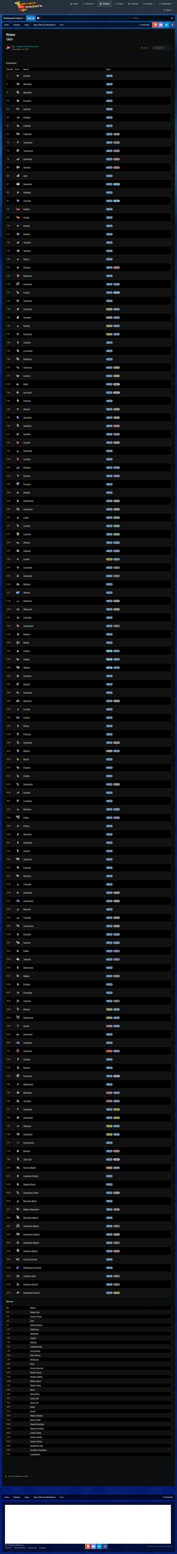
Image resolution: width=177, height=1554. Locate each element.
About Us (89, 4)
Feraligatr (27, 359)
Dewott (26, 851)
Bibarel (26, 751)
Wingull (26, 542)
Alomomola (28, 967)
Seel (25, 175)
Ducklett (27, 934)
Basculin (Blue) (30, 1201)
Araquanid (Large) (31, 1292)
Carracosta (28, 926)
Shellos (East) (29, 1184)
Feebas (26, 634)
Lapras (26, 292)
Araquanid (28, 1117)
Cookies (42, 1548)
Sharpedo (27, 576)
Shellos (26, 776)
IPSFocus (20, 1545)
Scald (32, 1411)
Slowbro (27, 167)
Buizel (26, 759)
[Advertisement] (88, 1524)
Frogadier (27, 992)
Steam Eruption (37, 1424)
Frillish (26, 951)
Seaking (27, 251)
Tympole (27, 884)
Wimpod (27, 1126)
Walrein (26, 667)
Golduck (27, 109)
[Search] (172, 18)
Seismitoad (28, 901)
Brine (32, 1389)
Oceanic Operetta (38, 1450)
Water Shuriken (37, 1428)
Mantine (27, 467)
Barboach (27, 601)
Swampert (28, 509)
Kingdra (26, 476)
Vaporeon (27, 301)
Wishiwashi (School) (32, 1267)
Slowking (27, 426)
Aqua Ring (35, 1394)
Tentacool (27, 142)
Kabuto (26, 326)
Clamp (33, 1338)
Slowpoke (27, 159)
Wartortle (27, 84)
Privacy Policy (19, 1548)
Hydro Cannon (36, 1368)
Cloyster (27, 200)
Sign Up (30, 18)
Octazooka (35, 1351)
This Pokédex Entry (158, 18)
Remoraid (27, 451)
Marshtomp (28, 501)
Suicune (27, 484)
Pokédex (106, 4)
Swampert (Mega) (31, 1234)
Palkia (26, 817)
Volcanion (27, 1051)
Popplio (26, 1059)
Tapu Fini (27, 1159)
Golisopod (27, 1134)
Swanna (27, 942)
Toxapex (27, 1101)
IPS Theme (9, 1545)
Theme (8, 1548)
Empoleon (27, 742)
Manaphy (27, 834)
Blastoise (27, 92)
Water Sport (35, 1381)
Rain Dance (35, 1355)
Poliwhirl (27, 125)
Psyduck (27, 100)
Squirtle (26, 75)
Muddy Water (36, 1376)
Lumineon (27, 801)
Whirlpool (34, 1359)
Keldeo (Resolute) (31, 1209)
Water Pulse (35, 1385)
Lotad (26, 517)
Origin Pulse (35, 1432)
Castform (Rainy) (31, 1176)
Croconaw (27, 351)
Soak (32, 1407)
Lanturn (26, 376)
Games (120, 4)
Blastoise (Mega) (30, 1217)
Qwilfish (26, 434)
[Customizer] (39, 18)
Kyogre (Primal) (30, 1259)
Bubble (33, 1342)
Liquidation (35, 1454)
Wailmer (26, 584)
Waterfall (34, 1333)
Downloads (166, 4)
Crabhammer (36, 1346)
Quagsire (27, 417)
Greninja (27, 1001)
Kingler (26, 217)
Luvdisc (26, 709)
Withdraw (34, 1329)
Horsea (26, 226)
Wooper (26, 409)
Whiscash (27, 609)
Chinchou (27, 367)
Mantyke (27, 809)
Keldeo (26, 976)
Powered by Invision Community (159, 1546)
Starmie (26, 267)
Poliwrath (27, 134)
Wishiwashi (28, 1084)
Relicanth (27, 701)
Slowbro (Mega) (30, 1251)
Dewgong (27, 184)
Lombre (26, 526)
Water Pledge (36, 1415)
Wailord (26, 592)
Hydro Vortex (36, 1437)
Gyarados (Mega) (31, 1226)
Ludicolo (27, 534)
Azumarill (27, 392)
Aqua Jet (34, 1402)
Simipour (27, 876)
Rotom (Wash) (29, 1167)
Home (75, 4)
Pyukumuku (28, 1142)
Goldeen (27, 242)
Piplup (26, 726)
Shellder (27, 192)
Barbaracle (28, 1017)
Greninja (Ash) (29, 1276)
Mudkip (26, 492)
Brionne (26, 1067)
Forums (149, 4)
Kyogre (26, 717)
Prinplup (27, 734)
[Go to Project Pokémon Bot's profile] (8, 47)
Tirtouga (27, 917)
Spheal (26, 651)
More (168, 10)
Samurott (27, 859)
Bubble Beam (36, 1325)
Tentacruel (28, 150)
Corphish (27, 617)
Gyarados (27, 284)
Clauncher (27, 1034)
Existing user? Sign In (13, 18)
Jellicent (27, 959)
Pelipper (27, 551)
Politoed (27, 401)
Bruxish (26, 1151)
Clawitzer (27, 1042)
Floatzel (26, 767)
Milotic (26, 642)
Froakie (26, 984)
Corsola (26, 442)
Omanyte (27, 309)
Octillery (27, 459)
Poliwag (26, 117)
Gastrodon (28, 784)
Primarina (27, 1076)
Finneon (26, 792)
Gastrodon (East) (31, 1192)
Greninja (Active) (30, 1284)
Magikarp (27, 276)
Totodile (27, 342)
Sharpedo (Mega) (31, 1242)
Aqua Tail (34, 1398)
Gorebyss (27, 692)
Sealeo (26, 659)
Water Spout (35, 1372)
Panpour (27, 867)
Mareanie (27, 1092)
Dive (32, 1364)
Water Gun (35, 1312)
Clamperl (27, 676)
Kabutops (27, 334)
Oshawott (27, 842)
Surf (32, 1320)
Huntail (26, 684)
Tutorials (134, 4)
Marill (25, 384)
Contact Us (32, 1548)
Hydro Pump (36, 1316)
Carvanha (27, 567)
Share (146, 48)
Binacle (26, 1009)
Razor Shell (35, 1420)
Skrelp (26, 1026)
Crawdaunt (28, 626)
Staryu (26, 259)
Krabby (26, 209)
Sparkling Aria (36, 1445)
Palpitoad (27, 892)
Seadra (26, 234)
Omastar (27, 317)
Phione (26, 826)
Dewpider (27, 1109)
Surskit (26, 559)
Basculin (27, 909)
